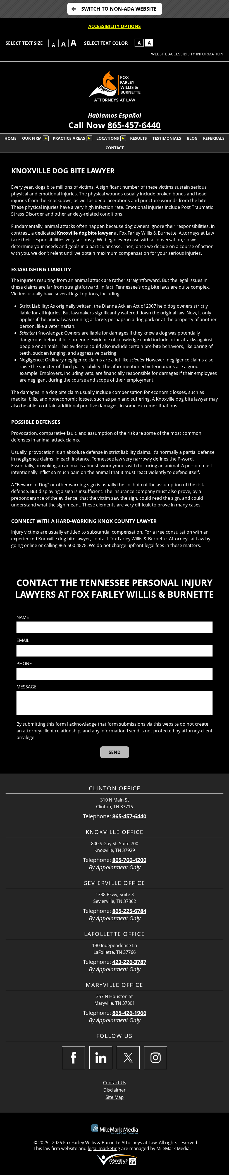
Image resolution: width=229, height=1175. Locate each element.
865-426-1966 (129, 1013)
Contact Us (114, 1083)
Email (22, 640)
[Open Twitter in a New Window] (128, 1057)
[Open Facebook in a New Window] (73, 1057)
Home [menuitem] (10, 138)
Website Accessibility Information (187, 54)
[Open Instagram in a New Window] (155, 1057)
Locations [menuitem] (107, 138)
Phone (24, 664)
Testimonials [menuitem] (166, 138)
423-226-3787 (129, 962)
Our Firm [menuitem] (32, 138)
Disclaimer (114, 1090)
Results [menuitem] (138, 138)
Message (26, 687)
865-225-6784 (129, 911)
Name (22, 617)
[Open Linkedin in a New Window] (100, 1057)
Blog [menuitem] (192, 138)
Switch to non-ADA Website (118, 8)
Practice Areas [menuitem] (69, 138)
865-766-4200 (129, 860)
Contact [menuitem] (115, 147)
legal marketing (104, 1148)
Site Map (115, 1097)
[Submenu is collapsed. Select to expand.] (46, 138)
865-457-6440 (134, 125)
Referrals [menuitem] (214, 138)
